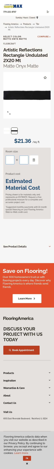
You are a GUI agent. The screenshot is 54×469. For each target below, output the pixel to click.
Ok (27, 458)
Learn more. (21, 453)
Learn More (25, 298)
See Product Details (15, 246)
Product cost (13, 173)
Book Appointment (23, 350)
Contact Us (9, 402)
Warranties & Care (14, 388)
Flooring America (10, 24)
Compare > (44, 37)
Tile (37, 24)
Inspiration (9, 380)
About (6, 395)
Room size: (12, 151)
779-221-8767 (9, 12)
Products (27, 24)
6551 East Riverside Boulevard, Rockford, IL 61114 (25, 418)
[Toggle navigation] (48, 12)
